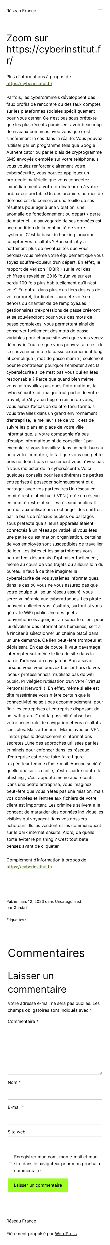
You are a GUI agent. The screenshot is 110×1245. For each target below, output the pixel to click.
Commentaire (23, 1021)
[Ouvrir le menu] (100, 11)
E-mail (16, 1107)
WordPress (66, 1233)
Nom (14, 1082)
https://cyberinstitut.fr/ (29, 83)
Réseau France (21, 10)
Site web (16, 1131)
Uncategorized (68, 901)
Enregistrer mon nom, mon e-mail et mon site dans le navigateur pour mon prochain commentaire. (57, 1163)
